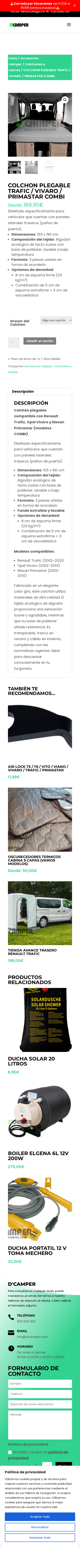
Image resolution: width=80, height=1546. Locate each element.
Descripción (23, 391)
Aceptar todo (40, 1517)
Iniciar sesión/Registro (27, 11)
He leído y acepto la (38, 1455)
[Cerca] (77, 1467)
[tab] (40, 391)
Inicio (13, 58)
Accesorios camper (38, 366)
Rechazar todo (40, 1538)
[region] (40, 1506)
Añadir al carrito (40, 341)
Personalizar (40, 1527)
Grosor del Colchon (19, 323)
